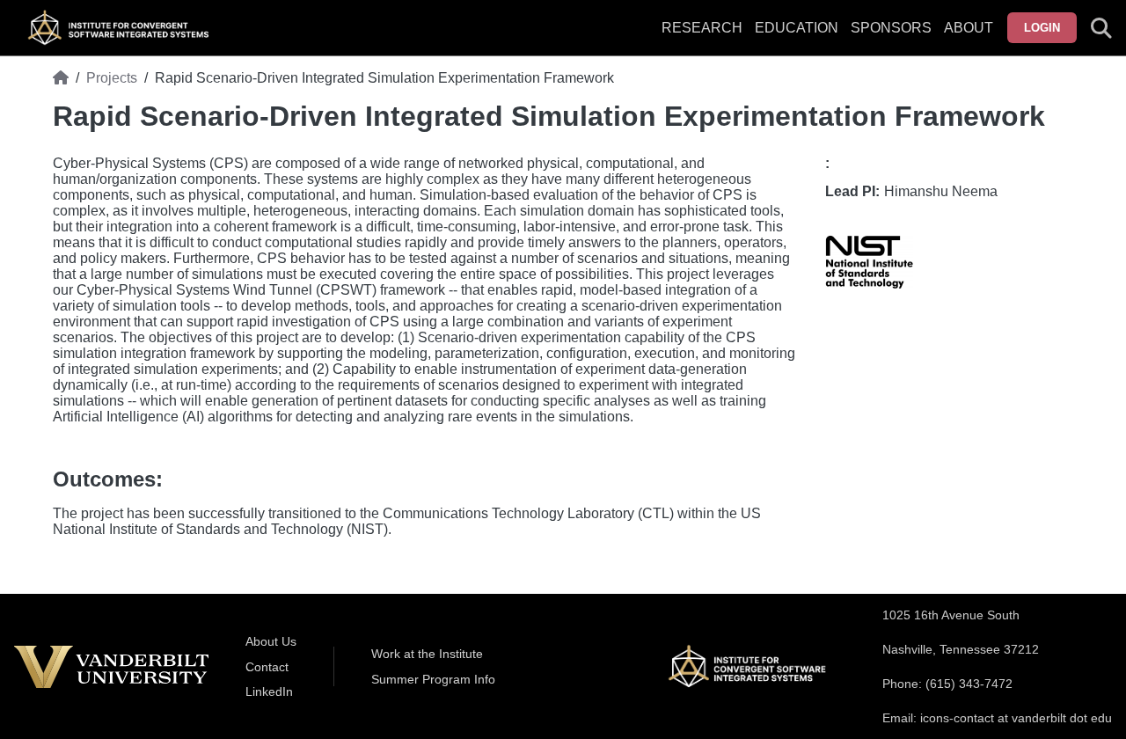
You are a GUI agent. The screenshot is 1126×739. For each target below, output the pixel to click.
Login (1042, 27)
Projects (111, 77)
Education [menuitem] (796, 27)
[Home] (61, 78)
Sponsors (891, 27)
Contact (267, 667)
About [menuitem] (968, 27)
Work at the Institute (427, 654)
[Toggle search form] (1101, 28)
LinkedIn (269, 691)
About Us (270, 641)
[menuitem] (891, 38)
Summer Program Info (433, 679)
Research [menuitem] (702, 27)
